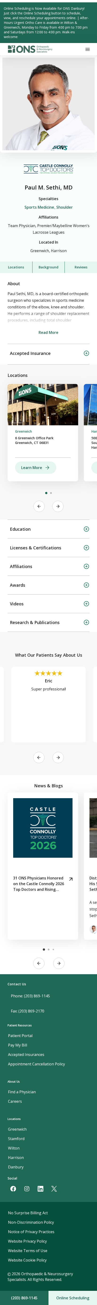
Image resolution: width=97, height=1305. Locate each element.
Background (48, 267)
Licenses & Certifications (35, 548)
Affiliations (21, 566)
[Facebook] (13, 1188)
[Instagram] (26, 1188)
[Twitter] (54, 1188)
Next (58, 506)
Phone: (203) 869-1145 (30, 996)
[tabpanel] (43, 432)
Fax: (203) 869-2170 (27, 1011)
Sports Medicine (39, 207)
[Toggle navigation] (87, 49)
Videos (17, 604)
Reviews (81, 267)
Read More (48, 332)
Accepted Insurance (30, 353)
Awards (17, 585)
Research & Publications (35, 622)
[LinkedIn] (40, 1188)
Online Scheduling (72, 1298)
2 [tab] (50, 493)
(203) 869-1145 (24, 1298)
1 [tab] (46, 493)
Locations (16, 267)
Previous (39, 506)
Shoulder (64, 207)
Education (20, 529)
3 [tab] (53, 949)
